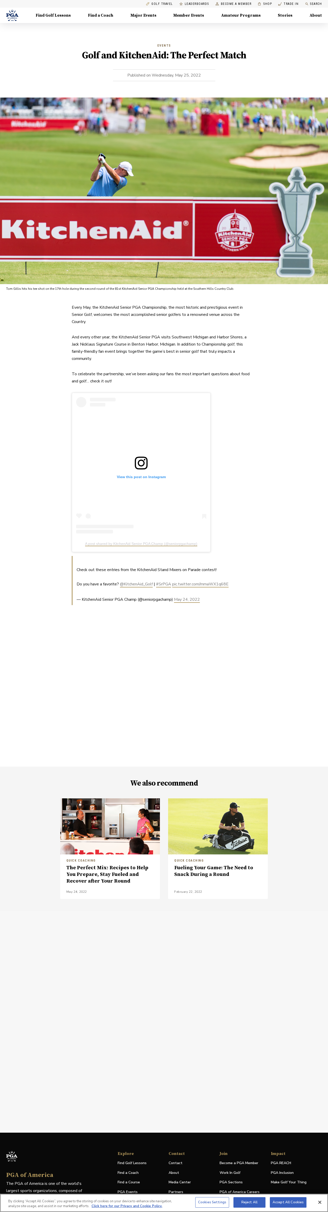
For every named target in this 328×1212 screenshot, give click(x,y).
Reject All (249, 1202)
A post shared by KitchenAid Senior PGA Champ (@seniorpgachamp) (141, 544)
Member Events (188, 15)
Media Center (180, 1182)
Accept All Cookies (288, 1202)
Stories (285, 15)
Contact (175, 1163)
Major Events (143, 15)
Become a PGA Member (239, 1163)
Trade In (288, 4)
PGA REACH (281, 1163)
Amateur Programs (241, 15)
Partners (176, 1191)
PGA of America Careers (240, 1192)
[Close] (319, 1202)
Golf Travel (162, 4)
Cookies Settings (212, 1202)
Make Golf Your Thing (288, 1182)
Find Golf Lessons (53, 15)
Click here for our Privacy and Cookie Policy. (126, 1206)
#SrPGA (163, 584)
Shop (265, 4)
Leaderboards (197, 4)
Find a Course (129, 1182)
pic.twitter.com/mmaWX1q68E (200, 584)
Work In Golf (230, 1172)
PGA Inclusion (282, 1172)
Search (316, 4)
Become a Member (236, 4)
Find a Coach (100, 15)
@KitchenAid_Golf (136, 584)
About (316, 15)
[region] (164, 1203)
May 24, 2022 (187, 599)
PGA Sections (231, 1182)
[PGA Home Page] (12, 15)
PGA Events (128, 1191)
